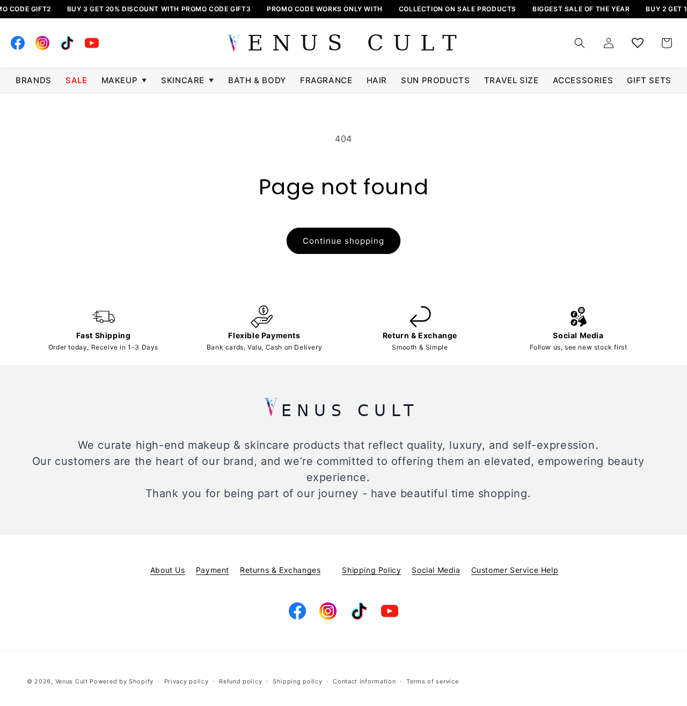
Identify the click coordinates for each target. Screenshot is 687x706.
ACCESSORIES (583, 80)
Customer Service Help (515, 569)
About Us (167, 569)
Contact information (364, 681)
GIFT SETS (649, 80)
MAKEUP (124, 80)
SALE (76, 80)
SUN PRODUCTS (435, 80)
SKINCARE (187, 80)
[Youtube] (92, 43)
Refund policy (240, 681)
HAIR (377, 80)
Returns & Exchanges (280, 569)
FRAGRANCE (326, 80)
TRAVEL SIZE (511, 80)
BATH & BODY (257, 80)
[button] (579, 43)
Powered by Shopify (122, 681)
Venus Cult (71, 681)
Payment (212, 569)
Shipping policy (298, 681)
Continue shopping (343, 241)
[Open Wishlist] (637, 43)
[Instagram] (42, 43)
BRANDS (34, 80)
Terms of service (432, 681)
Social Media (436, 569)
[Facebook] (18, 43)
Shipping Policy (371, 569)
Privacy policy (186, 681)
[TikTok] (67, 43)
